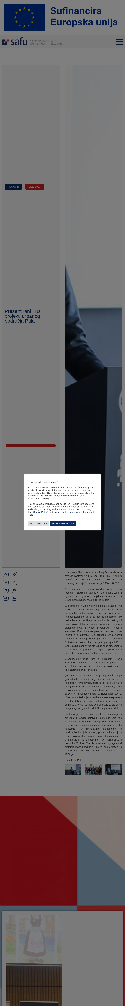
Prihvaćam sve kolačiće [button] (63, 523)
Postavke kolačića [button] (38, 523)
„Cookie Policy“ (40, 512)
